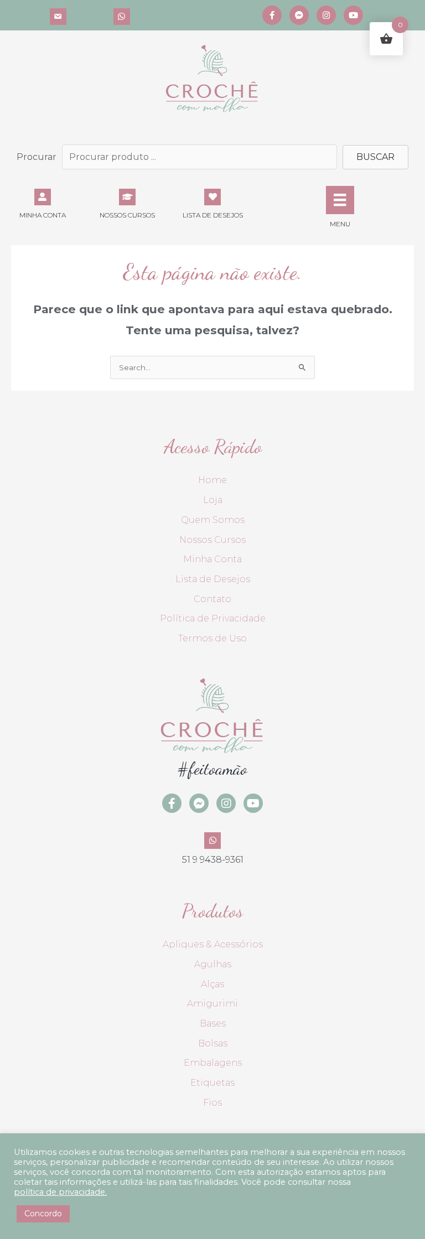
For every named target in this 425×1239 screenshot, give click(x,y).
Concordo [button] (43, 1214)
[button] (375, 157)
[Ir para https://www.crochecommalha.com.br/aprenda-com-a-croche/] (127, 203)
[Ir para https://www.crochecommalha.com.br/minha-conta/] (42, 203)
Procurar (36, 157)
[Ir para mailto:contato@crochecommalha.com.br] (58, 15)
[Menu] (340, 200)
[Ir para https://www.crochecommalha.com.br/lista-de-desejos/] (212, 203)
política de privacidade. (60, 1192)
